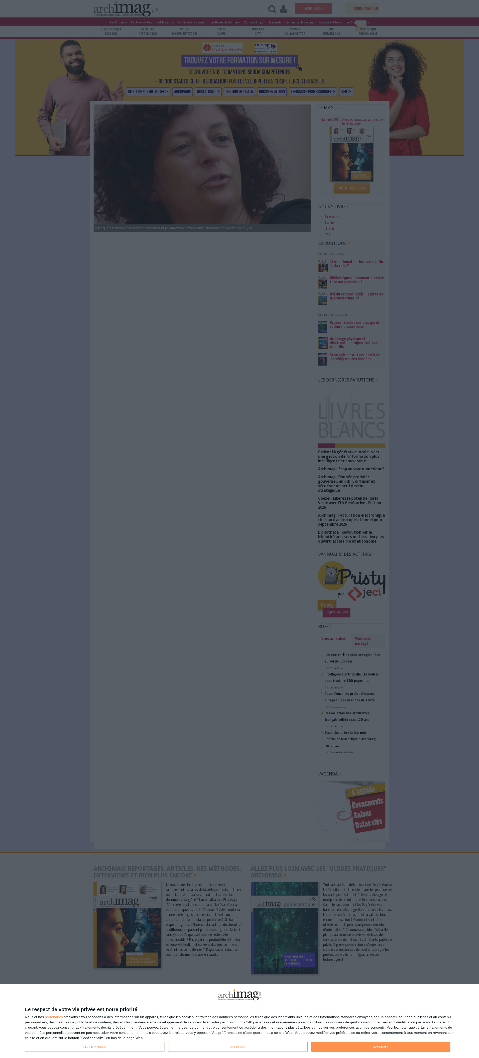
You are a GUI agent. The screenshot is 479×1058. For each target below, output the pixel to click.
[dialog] (239, 1021)
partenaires (54, 1017)
